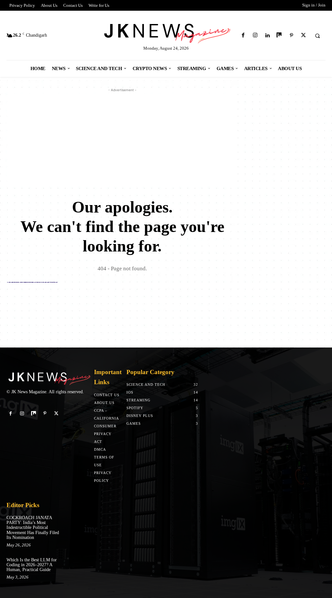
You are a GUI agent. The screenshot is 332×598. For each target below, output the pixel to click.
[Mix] (279, 35)
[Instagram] (255, 35)
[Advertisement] (122, 138)
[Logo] (166, 32)
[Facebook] (243, 35)
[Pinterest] (291, 35)
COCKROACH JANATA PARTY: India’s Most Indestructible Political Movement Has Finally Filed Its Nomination (32, 527)
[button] (317, 36)
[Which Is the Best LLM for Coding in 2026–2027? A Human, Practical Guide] (73, 563)
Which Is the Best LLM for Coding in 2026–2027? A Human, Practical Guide (31, 564)
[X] (303, 35)
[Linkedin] (267, 35)
